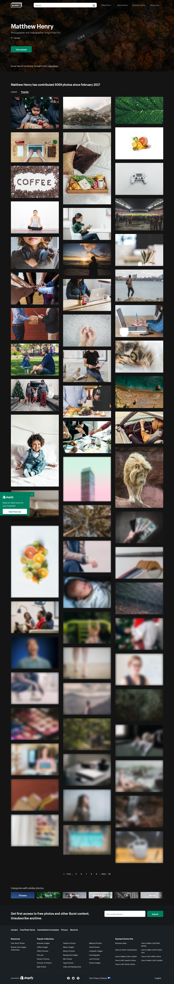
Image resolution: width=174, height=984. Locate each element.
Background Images (70, 955)
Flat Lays (40, 955)
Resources (154, 4)
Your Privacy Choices (98, 977)
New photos (122, 4)
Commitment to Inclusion (48, 929)
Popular (25, 91)
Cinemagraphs (94, 955)
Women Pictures (43, 958)
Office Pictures (42, 951)
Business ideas (138, 4)
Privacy (64, 929)
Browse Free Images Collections (18, 948)
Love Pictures (94, 958)
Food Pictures (94, 947)
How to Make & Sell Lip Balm (126, 956)
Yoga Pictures (68, 962)
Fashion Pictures (69, 943)
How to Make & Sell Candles (152, 960)
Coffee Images (42, 947)
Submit (155, 913)
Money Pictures (69, 951)
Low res (50, 126)
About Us (74, 929)
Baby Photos (41, 966)
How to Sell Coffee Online (151, 956)
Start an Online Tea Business (126, 949)
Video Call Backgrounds (72, 966)
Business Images (43, 943)
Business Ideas (121, 943)
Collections (105, 4)
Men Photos (67, 958)
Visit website (21, 49)
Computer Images (96, 951)
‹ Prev (68, 873)
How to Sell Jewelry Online (125, 960)
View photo (53, 65)
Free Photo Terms (27, 929)
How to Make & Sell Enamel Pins (151, 951)
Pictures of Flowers (44, 962)
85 (109, 873)
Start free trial (15, 511)
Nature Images (68, 947)
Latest (14, 91)
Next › (104, 873)
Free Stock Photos (18, 943)
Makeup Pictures (95, 943)
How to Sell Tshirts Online (125, 964)
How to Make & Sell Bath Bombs (150, 944)
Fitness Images (94, 962)
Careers (14, 929)
